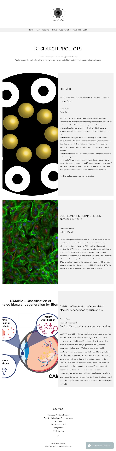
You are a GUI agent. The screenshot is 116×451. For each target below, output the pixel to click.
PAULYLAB (58, 19)
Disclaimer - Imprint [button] (58, 443)
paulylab (58, 408)
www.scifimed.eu (87, 176)
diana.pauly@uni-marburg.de (58, 415)
